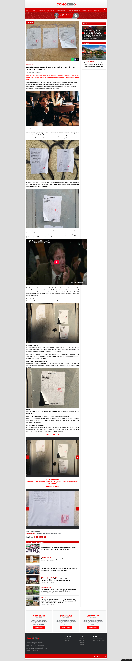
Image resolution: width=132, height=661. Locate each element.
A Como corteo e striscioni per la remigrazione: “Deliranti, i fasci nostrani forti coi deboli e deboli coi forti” (59, 548)
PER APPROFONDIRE (52, 480)
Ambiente (43, 587)
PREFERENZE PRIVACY (98, 642)
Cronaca (46, 10)
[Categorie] (27, 10)
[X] (42, 537)
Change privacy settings (126, 659)
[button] (66, 16)
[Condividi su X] (77, 59)
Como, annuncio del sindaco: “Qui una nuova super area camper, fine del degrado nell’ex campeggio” (93, 34)
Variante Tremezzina (74, 10)
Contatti (96, 10)
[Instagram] (40, 537)
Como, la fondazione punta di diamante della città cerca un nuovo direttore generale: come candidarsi (59, 569)
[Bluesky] (45, 537)
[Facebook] (37, 537)
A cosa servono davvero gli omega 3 (52, 559)
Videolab (83, 10)
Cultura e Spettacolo (52, 577)
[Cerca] (105, 10)
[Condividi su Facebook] (75, 59)
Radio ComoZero (61, 10)
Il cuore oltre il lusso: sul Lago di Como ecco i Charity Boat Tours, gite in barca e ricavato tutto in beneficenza (95, 65)
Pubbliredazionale (46, 557)
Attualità (43, 546)
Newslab (40, 10)
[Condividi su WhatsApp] (72, 59)
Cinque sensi (29, 64)
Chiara (48, 75)
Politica (49, 546)
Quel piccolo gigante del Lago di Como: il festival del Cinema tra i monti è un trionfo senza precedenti (57, 579)
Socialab (53, 10)
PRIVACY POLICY (97, 639)
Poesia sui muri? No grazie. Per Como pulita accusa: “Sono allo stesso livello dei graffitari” (52, 482)
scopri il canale (39, 627)
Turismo (89, 10)
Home (34, 10)
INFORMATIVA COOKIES (99, 640)
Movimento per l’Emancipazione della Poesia (49, 533)
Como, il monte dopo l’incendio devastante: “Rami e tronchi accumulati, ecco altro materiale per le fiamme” (59, 590)
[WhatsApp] (35, 537)
